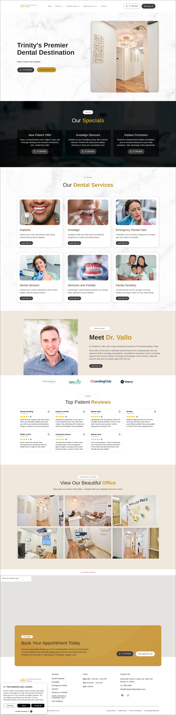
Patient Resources (89, 6)
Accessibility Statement (88, 572)
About (50, 6)
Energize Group (54, 710)
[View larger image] (40, 510)
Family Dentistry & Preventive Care (59, 697)
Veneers (55, 689)
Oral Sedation (57, 701)
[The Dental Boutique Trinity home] (28, 6)
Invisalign (55, 682)
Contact (103, 6)
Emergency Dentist (59, 685)
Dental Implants (58, 679)
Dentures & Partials (59, 692)
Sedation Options (72, 6)
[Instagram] (128, 695)
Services (58, 6)
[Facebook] (122, 695)
